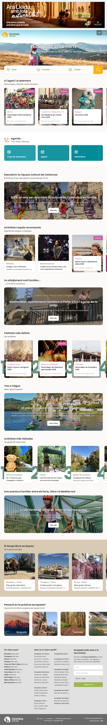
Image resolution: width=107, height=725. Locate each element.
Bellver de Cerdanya (81, 475)
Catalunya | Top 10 (53, 401)
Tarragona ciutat (13, 364)
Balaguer (78, 112)
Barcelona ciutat (47, 263)
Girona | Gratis (80, 582)
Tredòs (43, 475)
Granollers (79, 364)
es (104, 33)
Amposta (78, 259)
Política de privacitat (63, 718)
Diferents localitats (14, 475)
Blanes (9, 112)
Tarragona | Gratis (48, 582)
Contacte (49, 718)
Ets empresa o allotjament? (53, 720)
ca (99, 33)
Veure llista (53, 423)
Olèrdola (10, 263)
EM (102, 721)
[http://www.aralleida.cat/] (53, 15)
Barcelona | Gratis (14, 582)
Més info (53, 210)
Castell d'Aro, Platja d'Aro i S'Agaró (53, 112)
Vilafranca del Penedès (49, 364)
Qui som (40, 718)
